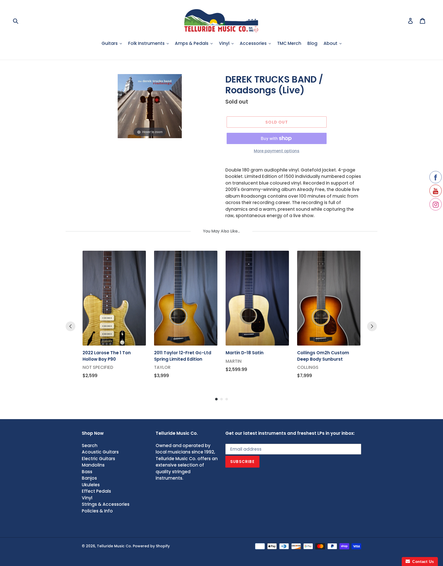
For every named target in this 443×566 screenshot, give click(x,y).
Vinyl (87, 498)
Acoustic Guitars (100, 452)
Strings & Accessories (105, 504)
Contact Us (422, 561)
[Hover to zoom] (150, 106)
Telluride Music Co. (114, 546)
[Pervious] (70, 326)
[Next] (372, 326)
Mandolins (93, 465)
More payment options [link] (276, 151)
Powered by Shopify (151, 546)
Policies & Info (97, 511)
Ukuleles (91, 485)
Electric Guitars (98, 459)
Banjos (89, 478)
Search (89, 445)
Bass (87, 472)
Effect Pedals (96, 491)
